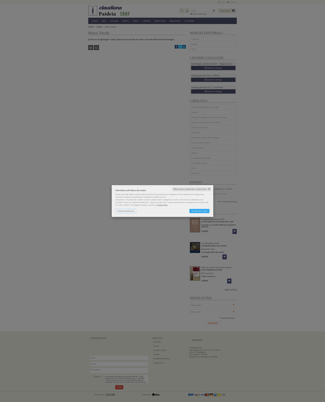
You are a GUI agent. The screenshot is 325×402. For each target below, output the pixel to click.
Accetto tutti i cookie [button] (199, 211)
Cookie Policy (162, 205)
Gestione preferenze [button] (126, 211)
